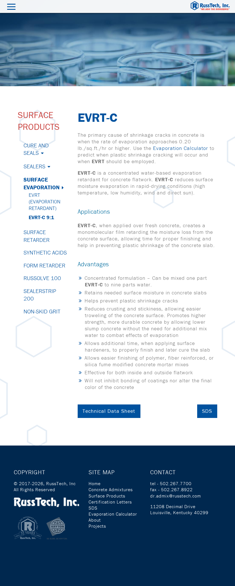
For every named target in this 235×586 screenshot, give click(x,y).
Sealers (34, 166)
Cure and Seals (36, 149)
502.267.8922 (177, 489)
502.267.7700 (175, 483)
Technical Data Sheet (109, 411)
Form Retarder (44, 265)
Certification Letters (110, 502)
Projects (97, 526)
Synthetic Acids (45, 252)
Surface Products (107, 496)
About (95, 520)
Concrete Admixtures (111, 489)
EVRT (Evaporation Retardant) (44, 201)
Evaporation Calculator (180, 148)
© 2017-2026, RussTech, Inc (45, 483)
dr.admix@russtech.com (175, 496)
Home (95, 483)
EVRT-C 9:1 (41, 217)
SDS (207, 411)
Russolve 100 (42, 278)
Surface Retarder (36, 235)
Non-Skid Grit (41, 311)
